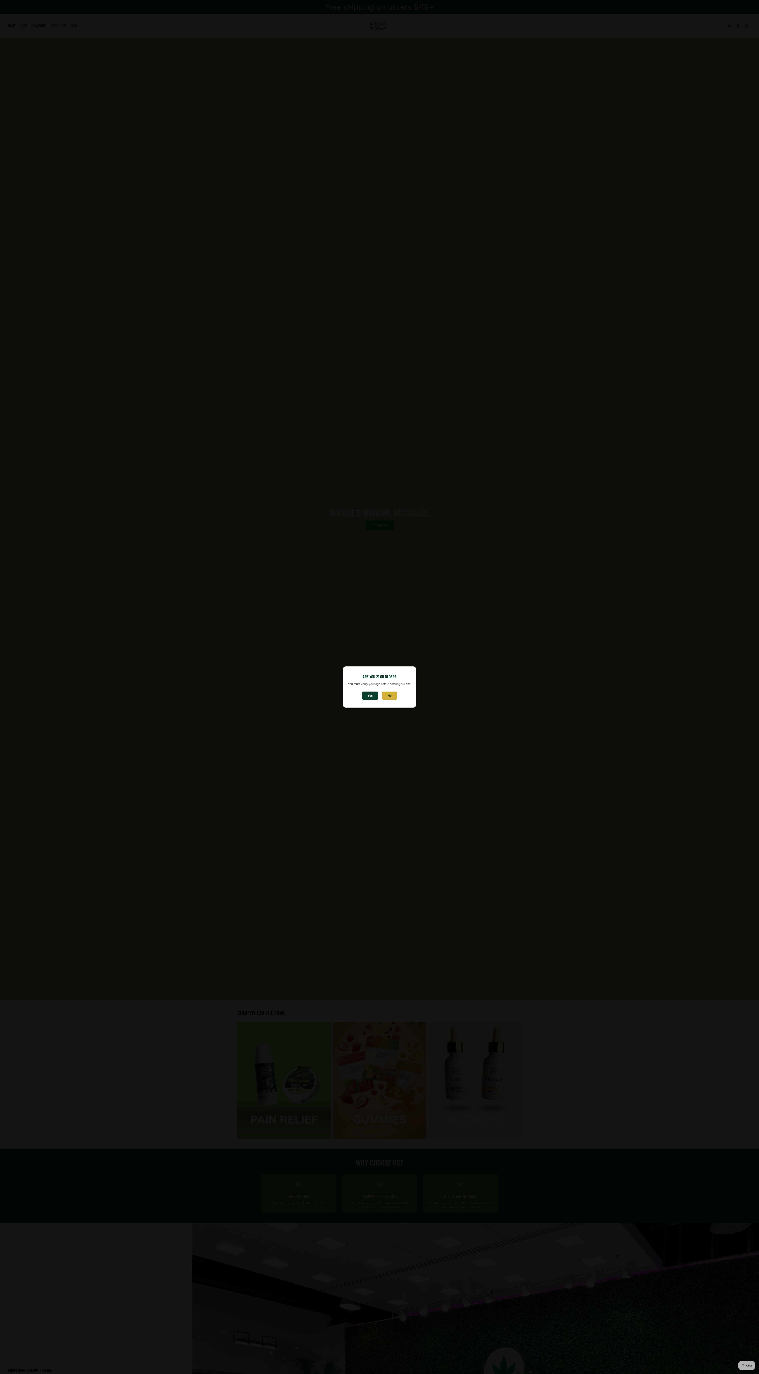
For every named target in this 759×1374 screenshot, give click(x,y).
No (390, 695)
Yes (370, 695)
